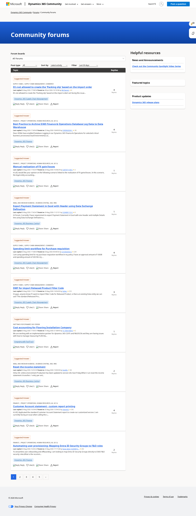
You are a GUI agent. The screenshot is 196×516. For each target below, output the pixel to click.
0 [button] (75, 212)
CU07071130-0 (67, 170)
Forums (36, 12)
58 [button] (70, 370)
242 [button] (72, 410)
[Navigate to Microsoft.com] (14, 4)
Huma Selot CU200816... (70, 449)
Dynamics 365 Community (45, 4)
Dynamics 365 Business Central (27, 223)
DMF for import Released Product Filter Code (38, 288)
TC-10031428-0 (67, 331)
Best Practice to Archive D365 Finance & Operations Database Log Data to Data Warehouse (58, 125)
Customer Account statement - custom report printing (44, 406)
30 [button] (75, 130)
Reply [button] (22, 104)
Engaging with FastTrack (24, 341)
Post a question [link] (178, 4)
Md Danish (65, 90)
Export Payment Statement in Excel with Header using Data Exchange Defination (53, 207)
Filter (74, 65)
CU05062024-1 (67, 130)
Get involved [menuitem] (70, 4)
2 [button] (75, 170)
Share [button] (46, 104)
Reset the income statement (29, 367)
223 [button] (70, 291)
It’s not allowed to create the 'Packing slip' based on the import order (52, 87)
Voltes (64, 291)
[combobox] (68, 58)
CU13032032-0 (67, 252)
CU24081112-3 (67, 212)
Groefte (65, 370)
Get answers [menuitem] (86, 4)
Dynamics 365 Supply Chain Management (31, 99)
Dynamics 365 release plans (145, 102)
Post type (15, 65)
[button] (152, 4)
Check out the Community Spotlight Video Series (156, 66)
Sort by (44, 65)
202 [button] (82, 449)
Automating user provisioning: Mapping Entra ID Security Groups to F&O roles (58, 445)
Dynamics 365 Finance (23, 141)
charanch (65, 410)
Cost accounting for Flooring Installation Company (42, 327)
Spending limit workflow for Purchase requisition (41, 248)
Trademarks (182, 496)
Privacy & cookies (151, 496)
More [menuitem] (99, 4)
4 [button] (71, 90)
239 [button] (74, 252)
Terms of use (168, 496)
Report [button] (55, 104)
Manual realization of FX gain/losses (34, 166)
